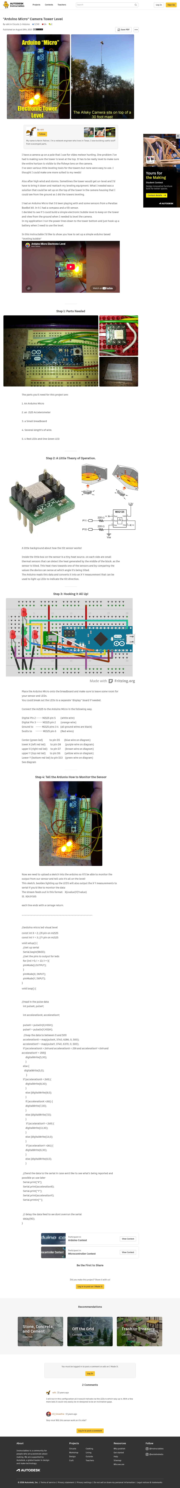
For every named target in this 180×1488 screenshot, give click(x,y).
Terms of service (48, 1482)
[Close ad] (178, 136)
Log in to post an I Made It (90, 1286)
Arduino (26, 24)
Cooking (89, 1448)
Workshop (73, 1452)
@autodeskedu (156, 1454)
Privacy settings (84, 1482)
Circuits (15, 24)
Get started (119, 1452)
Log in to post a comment (90, 1430)
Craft (71, 1460)
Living (88, 1452)
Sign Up (171, 4)
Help (116, 1456)
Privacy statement (66, 1482)
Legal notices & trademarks (149, 1482)
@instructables (156, 1448)
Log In (159, 4)
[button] (136, 29)
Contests (49, 4)
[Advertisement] (161, 171)
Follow (42, 134)
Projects (36, 4)
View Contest (128, 1238)
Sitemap (117, 1460)
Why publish (119, 1448)
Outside (89, 1456)
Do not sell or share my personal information (114, 1482)
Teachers (62, 4)
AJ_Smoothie (58, 1414)
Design (72, 1456)
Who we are (119, 1464)
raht (8, 24)
